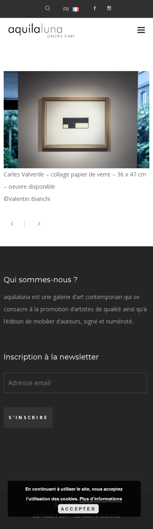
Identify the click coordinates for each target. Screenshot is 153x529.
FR (66, 9)
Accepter (78, 509)
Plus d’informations (101, 499)
